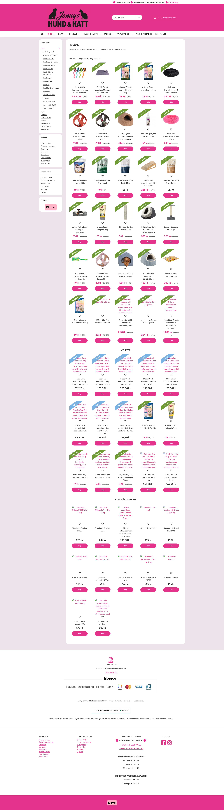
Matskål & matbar (49, 95)
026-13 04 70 (173, 2)
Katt (60, 34)
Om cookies (45, 186)
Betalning (44, 149)
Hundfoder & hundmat (51, 62)
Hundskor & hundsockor (51, 88)
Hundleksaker (48, 81)
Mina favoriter (46, 158)
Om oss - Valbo (46, 177)
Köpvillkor (45, 155)
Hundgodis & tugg (49, 65)
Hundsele (46, 85)
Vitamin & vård (48, 108)
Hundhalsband (48, 69)
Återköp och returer (48, 146)
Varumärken (123, 34)
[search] (139, 17)
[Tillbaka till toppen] (182, 807)
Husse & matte (91, 34)
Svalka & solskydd (49, 101)
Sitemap (44, 189)
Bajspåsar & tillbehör (50, 55)
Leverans (44, 152)
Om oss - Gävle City (48, 180)
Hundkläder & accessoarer (48, 73)
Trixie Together (144, 34)
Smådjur (73, 34)
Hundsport (47, 91)
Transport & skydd (49, 105)
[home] (42, 34)
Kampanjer (160, 34)
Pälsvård (46, 98)
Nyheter (44, 192)
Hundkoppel (47, 78)
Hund (49, 34)
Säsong (107, 34)
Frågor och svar (46, 143)
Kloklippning (45, 161)
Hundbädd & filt (48, 59)
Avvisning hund (48, 52)
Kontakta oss (45, 164)
